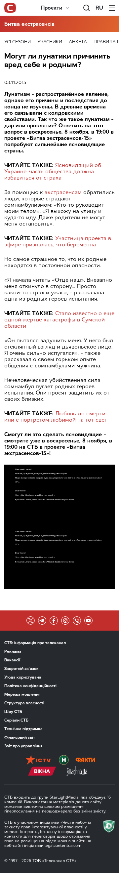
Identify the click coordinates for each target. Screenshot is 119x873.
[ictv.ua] (38, 760)
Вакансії (12, 660)
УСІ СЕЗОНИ (17, 41)
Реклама (12, 651)
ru (99, 8)
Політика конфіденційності (30, 686)
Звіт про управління (23, 746)
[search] (86, 8)
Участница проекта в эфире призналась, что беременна (57, 241)
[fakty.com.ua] (85, 760)
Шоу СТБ (13, 711)
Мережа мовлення (22, 694)
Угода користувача (22, 677)
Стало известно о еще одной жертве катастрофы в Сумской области (59, 319)
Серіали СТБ (16, 720)
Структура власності (24, 703)
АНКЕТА (78, 41)
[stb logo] (10, 8)
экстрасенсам (63, 192)
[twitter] (30, 620)
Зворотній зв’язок (21, 668)
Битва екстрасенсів (29, 24)
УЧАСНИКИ (49, 41)
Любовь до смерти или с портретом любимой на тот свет (55, 416)
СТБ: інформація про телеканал (35, 643)
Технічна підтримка (23, 729)
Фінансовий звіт (19, 737)
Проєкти (51, 8)
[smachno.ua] (77, 771)
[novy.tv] (64, 760)
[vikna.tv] (42, 771)
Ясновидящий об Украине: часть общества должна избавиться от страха (52, 171)
